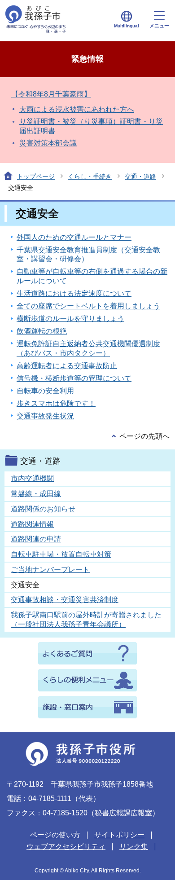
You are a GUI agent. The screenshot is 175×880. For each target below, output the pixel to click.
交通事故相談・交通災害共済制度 (64, 599)
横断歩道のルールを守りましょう (70, 318)
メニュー (159, 25)
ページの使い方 (55, 835)
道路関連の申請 (36, 539)
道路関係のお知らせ (43, 509)
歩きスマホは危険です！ (56, 403)
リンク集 (133, 846)
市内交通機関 (32, 478)
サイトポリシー (119, 835)
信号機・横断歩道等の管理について (74, 378)
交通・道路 (140, 176)
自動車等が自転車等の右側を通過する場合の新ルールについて (92, 276)
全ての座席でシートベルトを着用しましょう (88, 306)
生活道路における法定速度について (74, 293)
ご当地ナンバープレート (50, 569)
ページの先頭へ (144, 436)
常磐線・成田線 (36, 493)
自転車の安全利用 (45, 391)
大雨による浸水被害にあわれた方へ (76, 109)
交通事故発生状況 (45, 416)
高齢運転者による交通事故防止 (67, 366)
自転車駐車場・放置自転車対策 (61, 554)
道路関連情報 (32, 524)
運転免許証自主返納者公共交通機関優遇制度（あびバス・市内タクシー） (88, 348)
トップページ (36, 176)
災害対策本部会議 (48, 143)
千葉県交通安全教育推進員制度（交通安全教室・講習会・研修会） (88, 254)
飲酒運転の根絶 (42, 331)
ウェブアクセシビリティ (65, 846)
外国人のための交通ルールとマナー (74, 237)
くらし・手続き (90, 176)
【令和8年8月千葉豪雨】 (51, 94)
